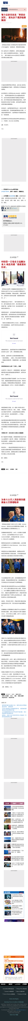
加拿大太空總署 (5, 696)
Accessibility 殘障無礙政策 (8, 988)
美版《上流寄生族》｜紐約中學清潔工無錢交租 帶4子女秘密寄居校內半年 (17, 821)
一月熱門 (21, 803)
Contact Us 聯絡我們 (9, 991)
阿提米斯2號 (4, 697)
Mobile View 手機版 (14, 1014)
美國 (16, 469)
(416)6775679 (5, 191)
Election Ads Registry (14, 998)
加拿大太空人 (18, 694)
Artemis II (8, 694)
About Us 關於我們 (21, 991)
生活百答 (12, 196)
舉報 (25, 26)
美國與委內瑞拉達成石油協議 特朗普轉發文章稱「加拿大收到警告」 (17, 846)
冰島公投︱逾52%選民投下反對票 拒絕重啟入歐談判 (17, 833)
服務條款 (13, 994)
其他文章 (4, 9)
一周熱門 (14, 803)
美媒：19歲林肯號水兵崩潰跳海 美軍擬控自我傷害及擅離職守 (17, 839)
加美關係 (12, 469)
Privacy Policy (20, 988)
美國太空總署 (21, 696)
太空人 (11, 696)
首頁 (3, 5)
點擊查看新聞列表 (13, 9)
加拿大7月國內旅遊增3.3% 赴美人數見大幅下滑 (17, 865)
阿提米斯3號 (11, 697)
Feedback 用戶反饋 (22, 994)
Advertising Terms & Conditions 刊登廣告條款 (14, 1002)
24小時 (7, 803)
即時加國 (8, 5)
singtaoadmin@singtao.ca (21, 1009)
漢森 (15, 696)
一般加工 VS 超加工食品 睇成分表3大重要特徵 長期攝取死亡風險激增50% (17, 814)
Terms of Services (7, 994)
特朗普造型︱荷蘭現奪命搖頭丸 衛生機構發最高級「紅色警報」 (17, 827)
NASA (13, 694)
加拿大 (7, 469)
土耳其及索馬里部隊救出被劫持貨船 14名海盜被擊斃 (17, 808)
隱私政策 (25, 988)
